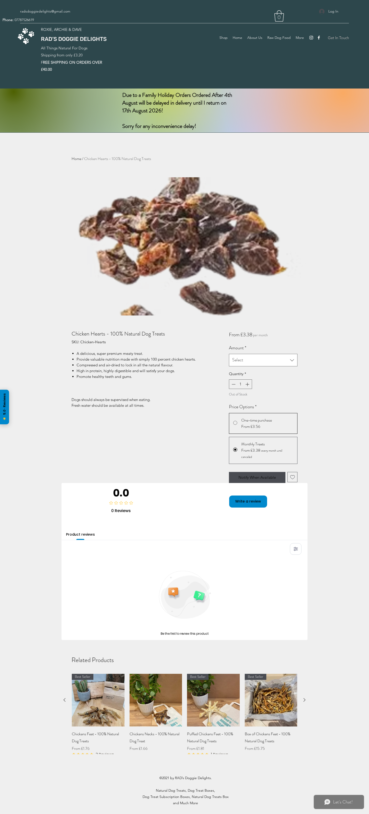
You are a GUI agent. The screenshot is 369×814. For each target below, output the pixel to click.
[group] (185, 715)
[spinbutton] (240, 384)
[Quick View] (156, 700)
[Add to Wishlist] (292, 477)
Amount (237, 348)
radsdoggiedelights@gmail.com (45, 11)
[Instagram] (311, 37)
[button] (279, 16)
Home (76, 158)
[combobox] (263, 360)
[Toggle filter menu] (295, 549)
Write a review (248, 501)
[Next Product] (304, 700)
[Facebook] (318, 37)
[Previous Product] (65, 700)
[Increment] (247, 384)
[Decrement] (233, 384)
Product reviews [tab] (80, 534)
